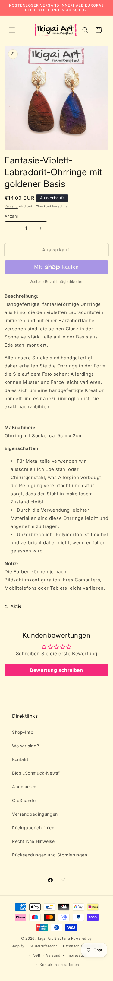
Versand (11, 206)
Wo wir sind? (25, 745)
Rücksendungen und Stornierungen (49, 854)
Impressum (76, 955)
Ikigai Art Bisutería (53, 938)
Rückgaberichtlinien (33, 827)
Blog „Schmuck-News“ (36, 772)
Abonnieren (24, 786)
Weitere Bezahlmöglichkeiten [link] (57, 281)
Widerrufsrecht (43, 946)
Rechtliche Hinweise (33, 841)
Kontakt (20, 759)
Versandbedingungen (35, 814)
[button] (12, 30)
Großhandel (24, 800)
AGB (36, 955)
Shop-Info (22, 732)
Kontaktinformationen (59, 965)
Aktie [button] (16, 606)
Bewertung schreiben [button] (56, 670)
